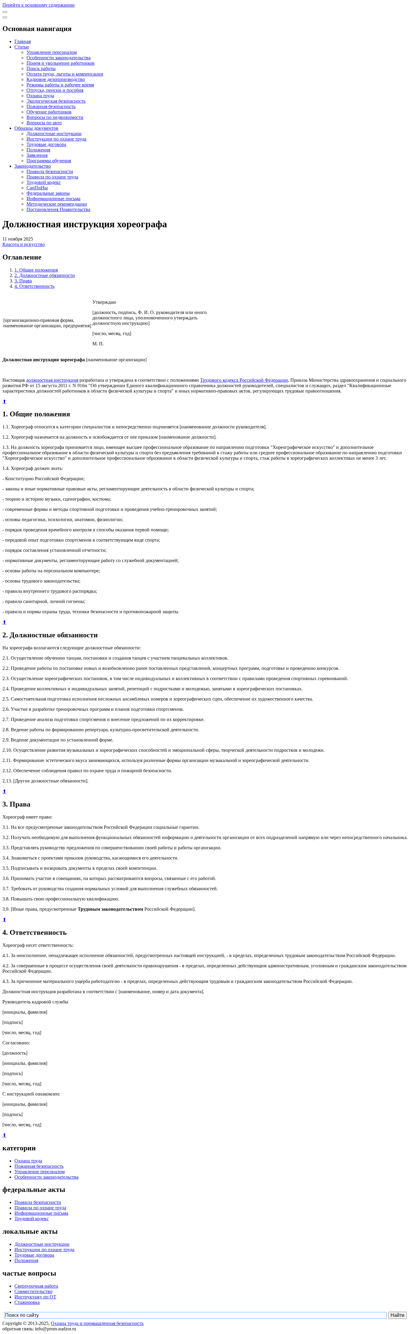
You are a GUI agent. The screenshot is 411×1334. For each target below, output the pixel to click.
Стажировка (27, 1302)
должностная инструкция (52, 380)
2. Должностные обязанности (44, 275)
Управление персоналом (51, 52)
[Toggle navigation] (4, 12)
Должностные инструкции (54, 133)
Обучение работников (49, 111)
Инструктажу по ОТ (35, 1296)
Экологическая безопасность (55, 101)
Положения (38, 149)
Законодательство (32, 166)
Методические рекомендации (56, 204)
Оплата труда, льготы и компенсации (64, 73)
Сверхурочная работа (36, 1286)
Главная (22, 41)
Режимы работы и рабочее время (60, 84)
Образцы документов (36, 128)
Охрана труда (40, 95)
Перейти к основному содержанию (38, 5)
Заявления (37, 155)
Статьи (21, 46)
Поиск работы (41, 68)
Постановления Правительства (58, 209)
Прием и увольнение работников (60, 63)
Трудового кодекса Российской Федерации (244, 380)
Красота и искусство (23, 244)
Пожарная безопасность (51, 106)
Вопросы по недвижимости (54, 117)
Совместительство (33, 1291)
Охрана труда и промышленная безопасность (97, 1323)
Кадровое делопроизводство (55, 79)
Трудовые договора (46, 144)
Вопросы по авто (44, 122)
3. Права (23, 280)
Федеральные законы (48, 193)
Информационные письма (53, 198)
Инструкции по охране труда (56, 138)
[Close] (4, 17)
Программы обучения (48, 160)
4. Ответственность (34, 286)
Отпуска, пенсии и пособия (54, 90)
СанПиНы (37, 187)
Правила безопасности (49, 171)
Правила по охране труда (52, 176)
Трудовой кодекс (43, 182)
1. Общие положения (36, 269)
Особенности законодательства (58, 57)
